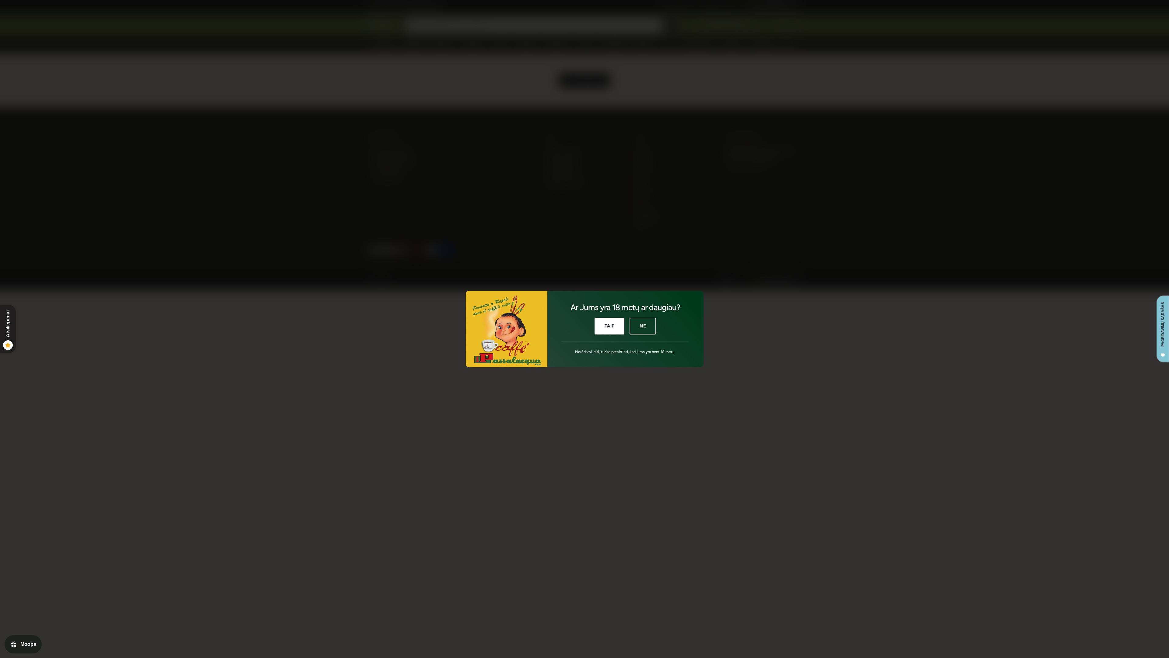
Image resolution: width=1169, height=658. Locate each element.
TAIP (609, 326)
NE (643, 326)
